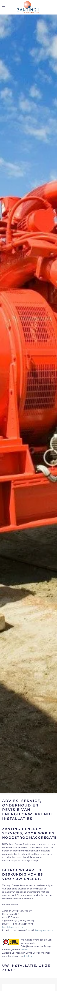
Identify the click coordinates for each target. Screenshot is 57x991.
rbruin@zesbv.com (43, 930)
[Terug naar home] (28, 7)
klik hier (24, 949)
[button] (3, 7)
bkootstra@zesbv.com (13, 927)
